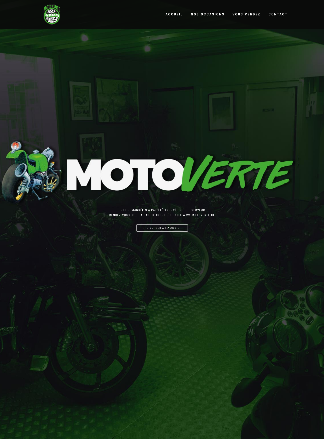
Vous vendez (247, 14)
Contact (278, 14)
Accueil (174, 14)
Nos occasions (208, 14)
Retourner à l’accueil (162, 228)
